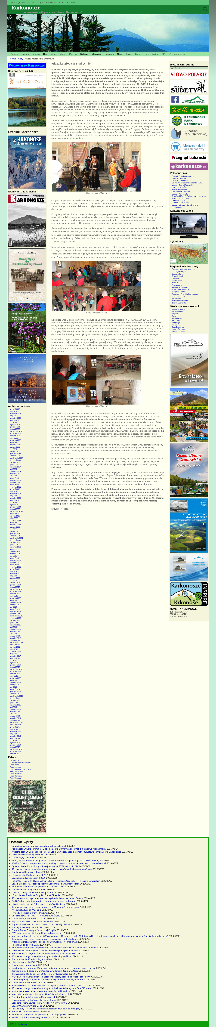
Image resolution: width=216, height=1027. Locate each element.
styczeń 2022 (15, 531)
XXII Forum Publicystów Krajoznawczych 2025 (35, 1017)
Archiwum (51, 2)
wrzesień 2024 (15, 460)
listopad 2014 (15, 720)
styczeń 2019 (15, 609)
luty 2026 (13, 422)
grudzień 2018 (15, 611)
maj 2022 (13, 522)
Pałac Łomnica (15, 767)
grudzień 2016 (15, 665)
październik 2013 (16, 749)
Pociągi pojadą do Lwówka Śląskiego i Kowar (34, 1000)
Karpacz (175, 314)
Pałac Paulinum (16, 774)
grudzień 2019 (15, 585)
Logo (40, 2)
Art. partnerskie (177, 54)
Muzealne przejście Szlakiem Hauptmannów (34, 892)
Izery (146, 54)
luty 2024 (13, 476)
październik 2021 (16, 538)
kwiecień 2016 (15, 683)
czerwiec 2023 (15, 494)
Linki (61, 2)
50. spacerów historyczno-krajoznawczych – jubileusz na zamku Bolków (47, 898)
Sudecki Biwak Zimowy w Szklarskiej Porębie (34, 930)
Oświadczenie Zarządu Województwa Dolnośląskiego (38, 846)
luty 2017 (13, 660)
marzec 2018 (15, 631)
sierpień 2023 (15, 489)
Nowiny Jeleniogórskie (180, 289)
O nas (31, 2)
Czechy (25, 54)
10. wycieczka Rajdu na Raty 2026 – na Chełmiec (36, 895)
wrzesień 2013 (15, 751)
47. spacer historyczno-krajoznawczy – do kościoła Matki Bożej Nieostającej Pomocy (54, 947)
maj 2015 (13, 707)
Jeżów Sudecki (177, 311)
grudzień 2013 (15, 745)
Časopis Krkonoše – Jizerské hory (185, 269)
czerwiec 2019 (15, 598)
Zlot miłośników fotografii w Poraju (29, 889)
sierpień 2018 (15, 620)
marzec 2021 (15, 554)
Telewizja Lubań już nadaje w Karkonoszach (34, 997)
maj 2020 (13, 576)
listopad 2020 (15, 562)
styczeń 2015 (15, 716)
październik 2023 (16, 485)
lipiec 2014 (14, 729)
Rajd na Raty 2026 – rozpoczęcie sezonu (32, 921)
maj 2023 (13, 496)
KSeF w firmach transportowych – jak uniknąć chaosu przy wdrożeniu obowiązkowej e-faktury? (59, 863)
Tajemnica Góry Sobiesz (181, 203)
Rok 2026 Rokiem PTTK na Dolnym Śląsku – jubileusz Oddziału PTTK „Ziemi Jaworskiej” (56, 881)
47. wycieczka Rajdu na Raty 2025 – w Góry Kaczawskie (40, 974)
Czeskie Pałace (16, 760)
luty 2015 (13, 714)
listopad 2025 (15, 429)
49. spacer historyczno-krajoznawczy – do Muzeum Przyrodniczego (45, 907)
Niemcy (36, 54)
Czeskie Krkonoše (179, 178)
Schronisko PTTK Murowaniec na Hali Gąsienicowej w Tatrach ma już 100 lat (50, 985)
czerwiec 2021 (15, 547)
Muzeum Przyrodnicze (180, 198)
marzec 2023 (15, 500)
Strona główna (18, 2)
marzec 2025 (15, 447)
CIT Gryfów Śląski (179, 272)
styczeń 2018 (15, 636)
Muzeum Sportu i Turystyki (182, 185)
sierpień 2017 (15, 647)
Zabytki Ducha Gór (179, 303)
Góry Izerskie (177, 280)
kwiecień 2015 (15, 709)
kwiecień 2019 (15, 602)
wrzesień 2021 (15, 540)
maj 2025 (13, 442)
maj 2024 (13, 469)
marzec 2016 (15, 685)
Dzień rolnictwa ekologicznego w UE (30, 854)
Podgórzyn (176, 323)
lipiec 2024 (14, 465)
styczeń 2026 (15, 425)
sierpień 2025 (15, 436)
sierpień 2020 (15, 569)
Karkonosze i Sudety (180, 287)
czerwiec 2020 (15, 574)
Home (13, 58)
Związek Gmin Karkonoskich (183, 176)
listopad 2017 (15, 640)
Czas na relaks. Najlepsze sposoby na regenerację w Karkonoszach (45, 883)
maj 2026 (13, 416)
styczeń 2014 (15, 743)
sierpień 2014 (15, 727)
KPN (164, 54)
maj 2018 (13, 627)
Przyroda (109, 54)
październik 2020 (16, 565)
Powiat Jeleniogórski (179, 189)
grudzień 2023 (15, 480)
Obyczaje (97, 54)
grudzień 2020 (15, 560)
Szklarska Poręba (178, 296)
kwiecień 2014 (15, 736)
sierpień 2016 (15, 674)
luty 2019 (13, 607)
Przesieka (175, 325)
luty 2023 (13, 502)
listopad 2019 (15, 587)
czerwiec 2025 (15, 440)
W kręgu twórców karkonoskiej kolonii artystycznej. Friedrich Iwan (44, 941)
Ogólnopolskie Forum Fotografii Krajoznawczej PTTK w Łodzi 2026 (45, 866)
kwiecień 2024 (15, 471)
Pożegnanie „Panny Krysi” (24, 965)
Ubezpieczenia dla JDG (23, 962)
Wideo (155, 54)
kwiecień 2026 (15, 418)
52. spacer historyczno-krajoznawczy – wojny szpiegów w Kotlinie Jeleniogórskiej (52, 869)
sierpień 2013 (15, 754)
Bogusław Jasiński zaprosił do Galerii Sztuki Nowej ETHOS (41, 924)
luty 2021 (13, 556)
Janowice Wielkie (178, 309)
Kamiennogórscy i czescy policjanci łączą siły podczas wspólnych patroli (47, 979)
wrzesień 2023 (15, 487)
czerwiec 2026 (15, 414)
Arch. (54, 54)
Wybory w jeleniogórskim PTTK (27, 927)
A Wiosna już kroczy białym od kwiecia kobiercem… (37, 933)
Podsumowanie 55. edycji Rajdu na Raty (32, 959)
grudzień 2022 (15, 507)
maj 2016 (13, 680)
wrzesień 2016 (15, 671)
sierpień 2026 (15, 409)
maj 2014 (13, 734)
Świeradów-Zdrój (178, 329)
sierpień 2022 (15, 516)
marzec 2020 (15, 578)
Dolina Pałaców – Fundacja (20, 762)
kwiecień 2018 (15, 629)
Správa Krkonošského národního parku (187, 183)
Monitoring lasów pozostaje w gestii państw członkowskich (40, 994)
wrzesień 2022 (15, 514)
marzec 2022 (15, 527)
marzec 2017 (15, 658)
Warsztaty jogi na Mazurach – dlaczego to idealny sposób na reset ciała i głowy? (52, 976)
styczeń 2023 (15, 505)
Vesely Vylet (176, 298)
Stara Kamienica (178, 327)
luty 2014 (13, 740)
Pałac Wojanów (16, 778)
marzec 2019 (15, 605)
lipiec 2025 (14, 438)
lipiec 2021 (14, 545)
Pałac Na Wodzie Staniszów (20, 769)
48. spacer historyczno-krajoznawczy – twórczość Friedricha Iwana (45, 939)
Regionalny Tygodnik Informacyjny (185, 294)
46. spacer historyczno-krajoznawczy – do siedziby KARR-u (41, 956)
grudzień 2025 (15, 427)
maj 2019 (13, 600)
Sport (138, 54)
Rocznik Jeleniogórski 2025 (25, 944)
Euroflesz (175, 278)
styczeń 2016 (15, 689)
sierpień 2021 (15, 542)
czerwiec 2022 (15, 520)
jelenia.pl (175, 283)
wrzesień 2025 (15, 433)
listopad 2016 (15, 667)
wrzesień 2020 (15, 567)
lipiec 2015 (14, 703)
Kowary (175, 316)
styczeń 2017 (15, 663)
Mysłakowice (177, 318)
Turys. (129, 54)
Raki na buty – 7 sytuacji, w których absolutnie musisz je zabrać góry (46, 1008)
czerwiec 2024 (15, 467)
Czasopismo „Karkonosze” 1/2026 (29, 918)
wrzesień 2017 (15, 645)
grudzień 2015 (15, 692)
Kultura (84, 54)
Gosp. (63, 54)
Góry (119, 54)
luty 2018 (13, 634)
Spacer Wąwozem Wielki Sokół (27, 1006)
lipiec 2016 (14, 676)
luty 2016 (13, 687)
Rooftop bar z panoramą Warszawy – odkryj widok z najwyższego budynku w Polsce (54, 968)
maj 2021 (13, 549)
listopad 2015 (15, 694)
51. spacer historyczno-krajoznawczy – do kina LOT (37, 886)
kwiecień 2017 (15, 656)
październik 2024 (16, 458)
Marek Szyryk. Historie (23, 857)
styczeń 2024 (15, 478)
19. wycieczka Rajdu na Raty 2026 (29, 875)
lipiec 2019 (14, 596)
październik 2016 (16, 669)
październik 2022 (16, 511)
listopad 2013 (15, 747)
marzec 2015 (15, 711)
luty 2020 (13, 580)
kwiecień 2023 (15, 498)
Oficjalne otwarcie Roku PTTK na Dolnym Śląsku (36, 915)
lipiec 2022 (14, 518)
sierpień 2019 (15, 594)
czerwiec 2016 (15, 678)
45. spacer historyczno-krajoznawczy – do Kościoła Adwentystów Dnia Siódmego (52, 988)
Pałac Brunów (15, 765)
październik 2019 (16, 589)
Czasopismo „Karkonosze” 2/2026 (29, 878)
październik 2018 (16, 616)
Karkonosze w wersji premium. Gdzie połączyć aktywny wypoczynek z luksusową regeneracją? (59, 849)
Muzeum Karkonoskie (180, 194)
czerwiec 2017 (15, 651)
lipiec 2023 (14, 491)
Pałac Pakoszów (16, 771)
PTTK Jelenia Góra (179, 187)
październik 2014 (16, 723)
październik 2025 (16, 431)
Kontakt (71, 2)
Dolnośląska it (177, 274)
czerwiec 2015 (15, 705)
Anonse (14, 54)
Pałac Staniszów (16, 776)
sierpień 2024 (15, 462)
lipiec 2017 (14, 649)
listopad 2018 (15, 614)
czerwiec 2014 (15, 732)
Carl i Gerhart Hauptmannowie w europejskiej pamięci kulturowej (44, 901)
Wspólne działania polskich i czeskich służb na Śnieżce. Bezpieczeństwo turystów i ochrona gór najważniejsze (66, 852)
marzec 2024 (15, 473)
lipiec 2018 (14, 623)
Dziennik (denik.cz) (179, 276)
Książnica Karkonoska (180, 181)
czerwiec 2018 (15, 625)
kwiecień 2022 (15, 525)
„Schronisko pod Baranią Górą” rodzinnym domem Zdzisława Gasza (46, 971)
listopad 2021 (15, 536)
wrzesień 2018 (15, 618)
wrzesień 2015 (15, 698)
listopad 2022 (15, 509)
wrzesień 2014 (15, 725)
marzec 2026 (15, 420)
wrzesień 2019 (15, 591)
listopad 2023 (15, 482)
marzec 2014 (15, 738)
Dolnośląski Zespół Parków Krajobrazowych (189, 196)
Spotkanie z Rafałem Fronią (25, 1011)
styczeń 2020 (15, 582)
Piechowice (176, 320)
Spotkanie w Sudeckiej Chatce (27, 872)
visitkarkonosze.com (180, 301)
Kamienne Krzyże (178, 200)
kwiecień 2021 (15, 551)
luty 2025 (13, 449)
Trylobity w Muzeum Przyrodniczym (29, 913)
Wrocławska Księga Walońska (26, 910)
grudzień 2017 (15, 638)
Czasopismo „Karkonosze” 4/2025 (29, 982)
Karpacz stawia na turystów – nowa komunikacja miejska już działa (45, 950)
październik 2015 (16, 696)
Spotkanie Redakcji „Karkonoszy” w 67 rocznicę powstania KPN (43, 953)
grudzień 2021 (15, 534)
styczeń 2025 (15, 451)
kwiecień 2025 (15, 445)
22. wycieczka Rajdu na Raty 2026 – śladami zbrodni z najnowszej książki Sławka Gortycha (57, 860)
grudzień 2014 (15, 718)
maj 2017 (13, 654)
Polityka (73, 54)
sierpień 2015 (15, 700)
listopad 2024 (15, 456)
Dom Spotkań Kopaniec (181, 192)
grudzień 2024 (15, 454)
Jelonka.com (177, 285)
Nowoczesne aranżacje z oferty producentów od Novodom (41, 991)
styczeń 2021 (15, 558)
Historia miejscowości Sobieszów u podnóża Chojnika (38, 904)
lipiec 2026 (14, 411)
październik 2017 (16, 642)
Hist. (45, 54)
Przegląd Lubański (179, 292)
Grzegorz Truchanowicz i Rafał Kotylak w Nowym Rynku (39, 1003)
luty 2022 (13, 529)
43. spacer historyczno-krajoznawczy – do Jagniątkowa (39, 1014)
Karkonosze (26, 8)
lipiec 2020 (14, 571)
